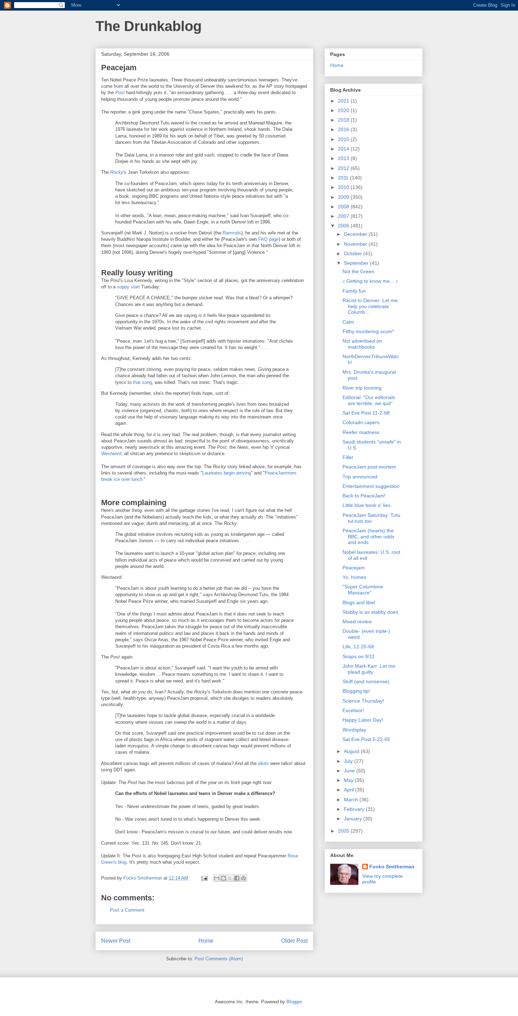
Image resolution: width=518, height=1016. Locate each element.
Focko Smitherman (391, 866)
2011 (344, 177)
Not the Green (358, 271)
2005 (344, 831)
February (355, 809)
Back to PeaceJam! (364, 495)
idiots (263, 763)
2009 (344, 197)
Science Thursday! (363, 701)
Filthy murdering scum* (368, 331)
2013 (344, 158)
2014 (344, 149)
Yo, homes (354, 577)
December (356, 234)
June (350, 770)
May (349, 780)
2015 (344, 139)
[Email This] (216, 878)
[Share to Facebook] (236, 878)
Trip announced (360, 476)
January (353, 818)
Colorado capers (361, 422)
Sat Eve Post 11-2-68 (366, 413)
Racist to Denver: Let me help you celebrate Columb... (370, 306)
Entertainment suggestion (371, 486)
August (352, 751)
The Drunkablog (148, 26)
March (351, 799)
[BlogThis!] (223, 878)
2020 (344, 110)
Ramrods (232, 232)
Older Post (294, 941)
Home (206, 941)
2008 (344, 206)
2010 (344, 187)
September (357, 263)
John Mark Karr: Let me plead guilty (369, 669)
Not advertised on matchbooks (362, 344)
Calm (348, 322)
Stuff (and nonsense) (366, 681)
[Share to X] (230, 878)
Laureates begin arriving (226, 473)
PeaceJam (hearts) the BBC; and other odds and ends (368, 536)
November (356, 244)
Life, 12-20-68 (358, 646)
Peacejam (354, 567)
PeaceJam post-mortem (369, 467)
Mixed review (357, 621)
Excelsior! (353, 710)
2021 (344, 101)
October (353, 253)
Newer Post (115, 941)
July (349, 761)
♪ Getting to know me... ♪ (370, 281)
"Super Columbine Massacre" (363, 589)
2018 (344, 120)
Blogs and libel (359, 602)
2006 (344, 225)
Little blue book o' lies (366, 505)
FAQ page (268, 239)
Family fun (354, 291)
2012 (344, 168)
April (349, 789)
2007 (344, 216)
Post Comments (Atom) (219, 958)
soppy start (128, 286)
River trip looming (362, 388)
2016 (344, 129)
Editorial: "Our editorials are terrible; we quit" (369, 400)
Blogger (294, 1001)
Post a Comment (127, 910)
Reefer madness (361, 432)
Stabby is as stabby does (370, 612)
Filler (348, 457)
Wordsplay (354, 730)
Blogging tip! (356, 691)
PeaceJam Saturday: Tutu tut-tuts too (371, 518)
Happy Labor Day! (363, 720)
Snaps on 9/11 (359, 656)
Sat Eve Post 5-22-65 (366, 739)
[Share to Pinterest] (243, 878)
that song (142, 382)
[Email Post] (204, 878)
